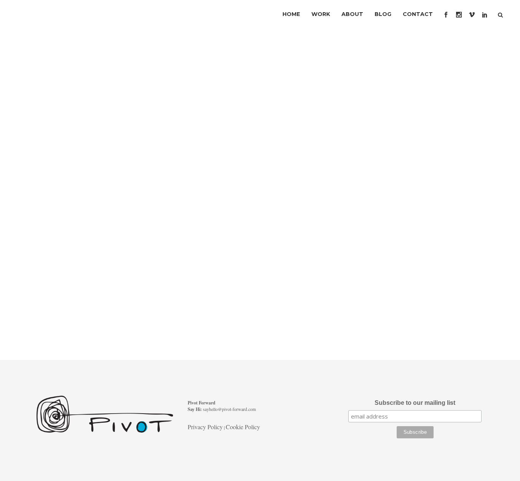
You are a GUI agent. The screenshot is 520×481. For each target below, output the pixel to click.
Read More (58, 325)
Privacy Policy (205, 427)
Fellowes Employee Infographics (84, 176)
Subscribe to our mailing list (415, 403)
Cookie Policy (243, 427)
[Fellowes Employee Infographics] (105, 104)
